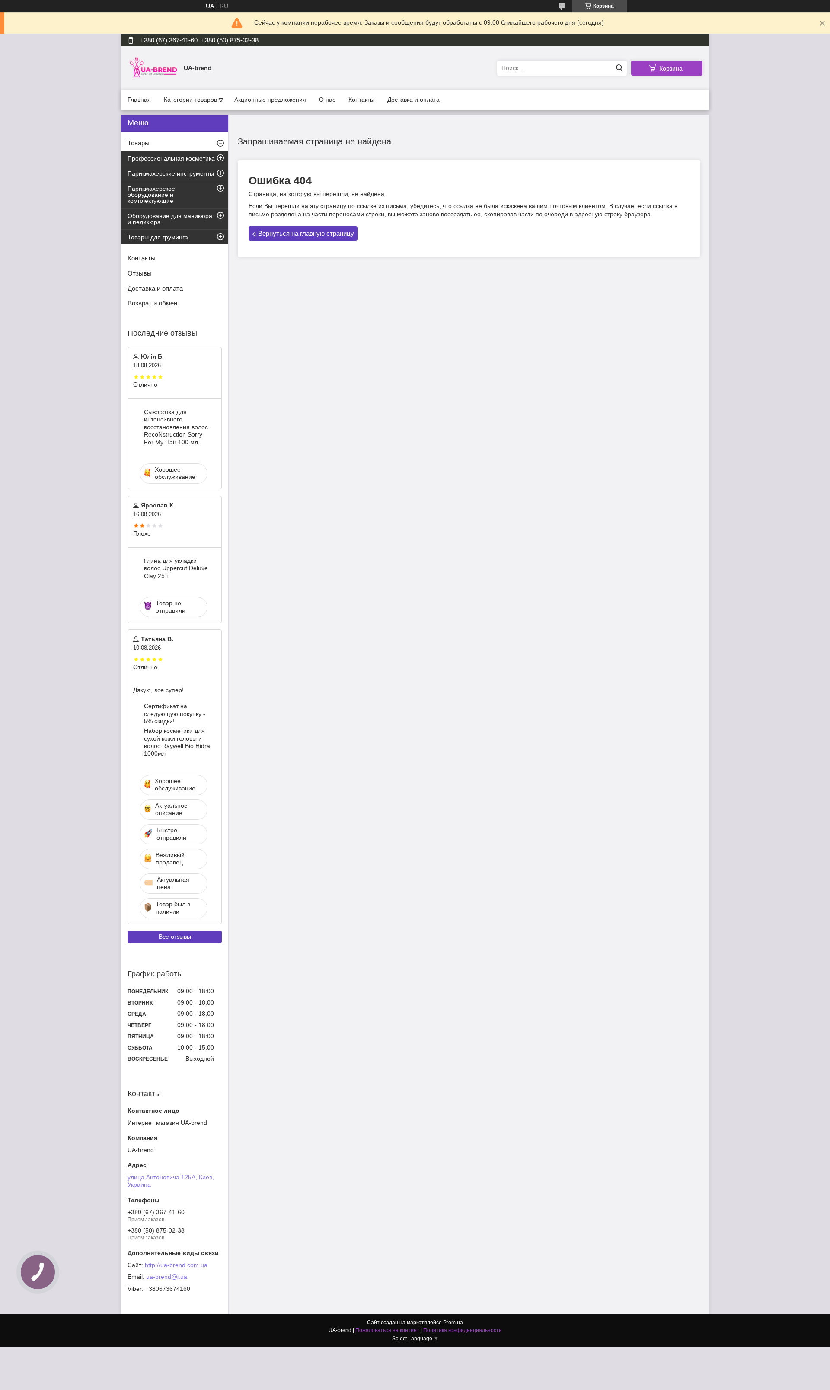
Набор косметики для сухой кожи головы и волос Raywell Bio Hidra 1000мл (177, 742)
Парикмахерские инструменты (171, 173)
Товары (139, 143)
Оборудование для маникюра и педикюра (170, 218)
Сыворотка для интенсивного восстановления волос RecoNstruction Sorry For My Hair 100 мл (176, 427)
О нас (327, 99)
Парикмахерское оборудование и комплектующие (151, 194)
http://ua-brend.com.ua (176, 1265)
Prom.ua (453, 1322)
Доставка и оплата (413, 99)
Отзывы (140, 273)
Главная (139, 99)
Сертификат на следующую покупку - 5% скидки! (174, 714)
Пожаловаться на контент (387, 1330)
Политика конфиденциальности (462, 1330)
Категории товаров (190, 99)
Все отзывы (175, 936)
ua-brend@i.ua (166, 1276)
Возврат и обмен (152, 303)
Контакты (361, 99)
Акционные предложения (270, 99)
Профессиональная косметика (171, 158)
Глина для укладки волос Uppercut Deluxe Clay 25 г (176, 568)
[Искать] (619, 68)
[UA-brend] (153, 67)
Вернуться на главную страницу (306, 233)
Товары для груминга (158, 237)
